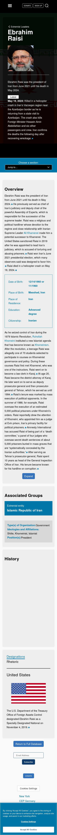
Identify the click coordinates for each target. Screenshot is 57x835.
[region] (28, 819)
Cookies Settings (28, 788)
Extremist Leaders (20, 26)
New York (24, 796)
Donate (27, 5)
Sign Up (38, 5)
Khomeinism (42, 345)
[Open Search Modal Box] (47, 6)
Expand (28, 476)
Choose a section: (28, 162)
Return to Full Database (28, 744)
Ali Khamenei (31, 233)
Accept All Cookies (28, 829)
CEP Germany (27, 801)
